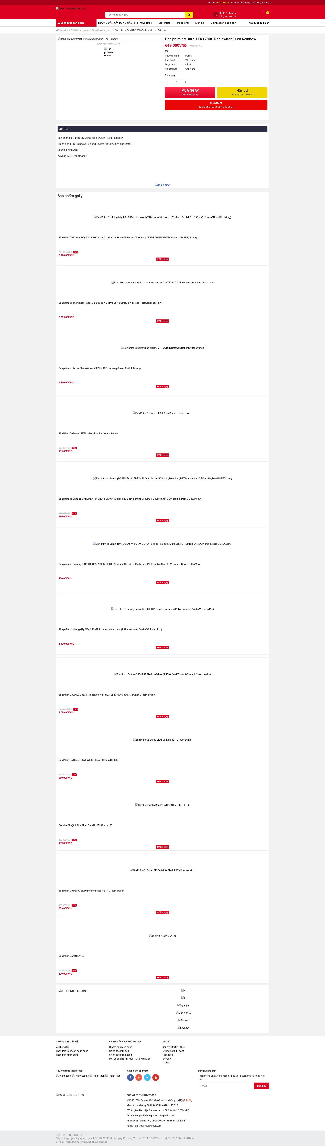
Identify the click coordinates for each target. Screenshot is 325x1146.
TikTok (166, 1062)
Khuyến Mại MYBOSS (173, 1047)
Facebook (167, 1054)
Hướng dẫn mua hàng (120, 1047)
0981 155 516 (227, 13)
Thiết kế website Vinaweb (78, 1141)
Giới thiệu (164, 22)
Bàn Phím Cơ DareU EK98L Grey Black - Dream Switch (88, 433)
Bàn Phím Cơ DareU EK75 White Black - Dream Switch (88, 760)
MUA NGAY (190, 92)
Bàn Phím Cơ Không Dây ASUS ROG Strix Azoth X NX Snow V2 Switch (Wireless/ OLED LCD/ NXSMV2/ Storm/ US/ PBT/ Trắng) (128, 237)
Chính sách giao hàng (120, 1054)
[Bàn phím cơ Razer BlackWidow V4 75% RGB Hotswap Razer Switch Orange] (162, 348)
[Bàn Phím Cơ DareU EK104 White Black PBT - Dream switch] (162, 870)
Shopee (166, 1058)
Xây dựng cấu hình (259, 22)
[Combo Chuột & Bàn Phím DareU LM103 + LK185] (162, 805)
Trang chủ (183, 22)
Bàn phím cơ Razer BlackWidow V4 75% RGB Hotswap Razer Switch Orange (100, 368)
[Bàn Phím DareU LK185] (162, 936)
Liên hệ (199, 22)
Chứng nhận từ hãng (173, 1051)
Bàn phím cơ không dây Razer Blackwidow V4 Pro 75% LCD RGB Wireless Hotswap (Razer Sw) (110, 303)
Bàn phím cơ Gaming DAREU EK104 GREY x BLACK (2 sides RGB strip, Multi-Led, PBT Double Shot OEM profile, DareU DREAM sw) (130, 498)
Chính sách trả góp (119, 1051)
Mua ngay (163, 259)
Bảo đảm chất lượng (240, 2)
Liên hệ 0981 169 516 (242, 94)
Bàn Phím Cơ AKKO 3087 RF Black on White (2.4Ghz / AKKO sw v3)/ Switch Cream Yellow (107, 694)
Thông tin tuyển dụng (67, 1054)
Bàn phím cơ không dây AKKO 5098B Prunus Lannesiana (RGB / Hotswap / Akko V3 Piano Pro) (110, 629)
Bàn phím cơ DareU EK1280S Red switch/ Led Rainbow (140, 30)
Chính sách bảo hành (223, 22)
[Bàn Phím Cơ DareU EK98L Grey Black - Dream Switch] (162, 413)
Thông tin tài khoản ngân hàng (72, 1051)
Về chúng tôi (62, 1047)
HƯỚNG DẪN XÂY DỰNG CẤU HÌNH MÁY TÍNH (125, 22)
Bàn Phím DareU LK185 (71, 956)
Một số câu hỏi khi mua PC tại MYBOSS (130, 1058)
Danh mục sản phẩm (72, 22)
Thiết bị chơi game (79, 30)
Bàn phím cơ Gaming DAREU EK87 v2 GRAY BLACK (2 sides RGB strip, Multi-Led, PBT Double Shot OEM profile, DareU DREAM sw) (130, 564)
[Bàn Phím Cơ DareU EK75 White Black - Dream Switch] (162, 740)
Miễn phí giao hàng (260, 2)
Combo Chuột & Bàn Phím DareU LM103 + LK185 (85, 825)
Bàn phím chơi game (101, 30)
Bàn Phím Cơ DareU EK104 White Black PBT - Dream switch (91, 890)
